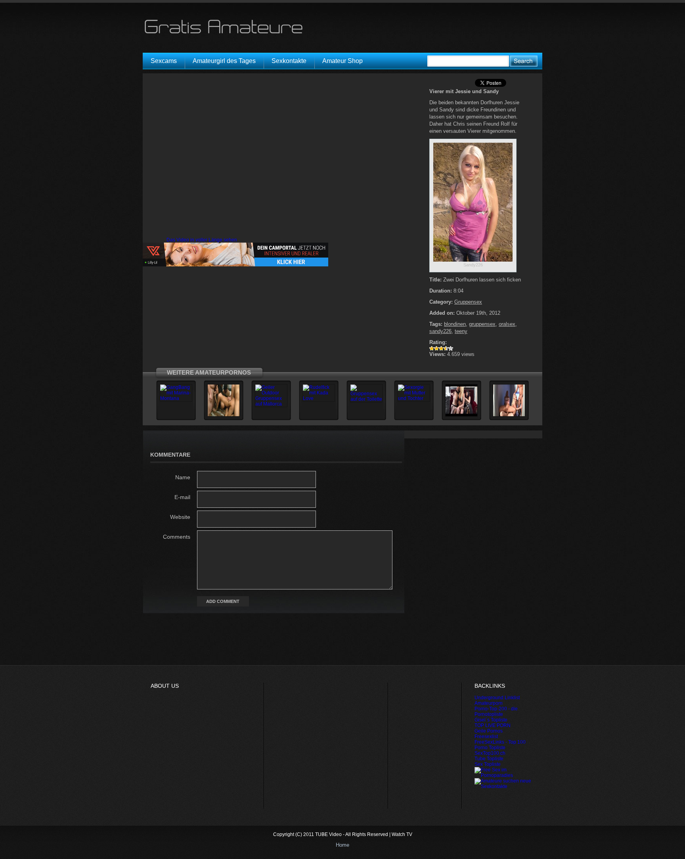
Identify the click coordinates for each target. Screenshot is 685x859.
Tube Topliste (489, 758)
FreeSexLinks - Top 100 (500, 742)
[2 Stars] (436, 348)
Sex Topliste (488, 764)
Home (342, 845)
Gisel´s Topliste (491, 720)
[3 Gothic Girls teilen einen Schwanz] (461, 415)
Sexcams (164, 60)
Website (180, 517)
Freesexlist (486, 736)
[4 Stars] (446, 348)
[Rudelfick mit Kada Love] (318, 398)
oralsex (507, 324)
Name (182, 477)
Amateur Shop (342, 60)
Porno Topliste (490, 747)
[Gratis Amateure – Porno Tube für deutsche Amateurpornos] (226, 33)
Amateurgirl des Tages (224, 60)
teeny (461, 331)
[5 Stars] (450, 348)
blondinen (455, 324)
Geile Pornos (489, 731)
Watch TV (402, 834)
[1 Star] (431, 348)
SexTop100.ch (490, 753)
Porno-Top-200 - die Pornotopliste (496, 711)
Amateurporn (489, 703)
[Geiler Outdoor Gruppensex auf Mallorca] (271, 404)
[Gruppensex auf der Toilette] (366, 399)
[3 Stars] (441, 348)
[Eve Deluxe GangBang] (223, 415)
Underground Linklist (497, 697)
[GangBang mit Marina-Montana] (176, 398)
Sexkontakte (289, 60)
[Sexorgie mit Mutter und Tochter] (414, 398)
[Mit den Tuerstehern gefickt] (509, 415)
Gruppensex (468, 302)
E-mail (182, 497)
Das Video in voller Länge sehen (201, 240)
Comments (176, 537)
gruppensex (482, 324)
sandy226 (440, 331)
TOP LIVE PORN (493, 725)
